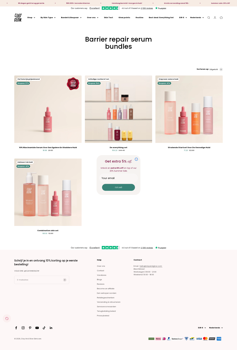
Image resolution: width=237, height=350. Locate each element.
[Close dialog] (136, 159)
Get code (118, 187)
